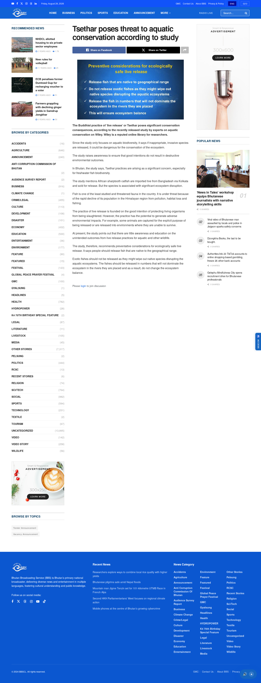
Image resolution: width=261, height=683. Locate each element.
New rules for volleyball (44, 61)
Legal (16, 322)
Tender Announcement (24, 527)
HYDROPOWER (21, 308)
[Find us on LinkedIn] (36, 3)
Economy (18, 227)
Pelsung (17, 356)
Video (15, 437)
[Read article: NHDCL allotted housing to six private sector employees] (22, 44)
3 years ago (44, 119)
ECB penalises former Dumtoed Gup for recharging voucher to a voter (49, 84)
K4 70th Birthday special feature (35, 315)
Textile (17, 417)
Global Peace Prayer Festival (33, 274)
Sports (103, 13)
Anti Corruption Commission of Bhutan (34, 166)
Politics (86, 13)
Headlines (19, 295)
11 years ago (44, 67)
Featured (18, 261)
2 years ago (44, 51)
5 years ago (44, 95)
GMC (178, 3)
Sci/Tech (17, 390)
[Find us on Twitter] (21, 3)
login (83, 286)
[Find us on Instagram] (26, 3)
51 (56, 95)
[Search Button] (246, 13)
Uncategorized (22, 430)
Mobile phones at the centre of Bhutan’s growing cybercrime (126, 608)
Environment (21, 247)
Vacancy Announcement (25, 534)
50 (56, 119)
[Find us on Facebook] (17, 3)
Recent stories (22, 376)
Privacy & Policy (216, 3)
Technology (20, 410)
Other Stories (22, 349)
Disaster (18, 220)
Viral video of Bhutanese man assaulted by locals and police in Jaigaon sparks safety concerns (224, 223)
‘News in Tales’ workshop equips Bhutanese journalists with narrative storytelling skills (215, 198)
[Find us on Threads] (31, 3)
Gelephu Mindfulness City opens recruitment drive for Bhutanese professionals (224, 276)
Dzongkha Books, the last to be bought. (224, 240)
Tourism (17, 424)
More (164, 13)
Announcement (144, 13)
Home (53, 13)
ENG (232, 3)
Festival (17, 268)
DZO (245, 3)
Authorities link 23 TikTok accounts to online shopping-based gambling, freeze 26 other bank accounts (227, 257)
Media (16, 342)
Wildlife (17, 451)
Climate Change (23, 193)
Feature (17, 254)
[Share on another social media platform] (185, 50)
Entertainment (22, 240)
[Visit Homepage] (19, 13)
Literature (19, 329)
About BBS (201, 3)
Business (68, 13)
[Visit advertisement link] (38, 483)
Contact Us (188, 3)
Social (16, 396)
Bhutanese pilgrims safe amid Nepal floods (117, 582)
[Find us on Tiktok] (44, 601)
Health (16, 301)
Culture (17, 206)
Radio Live (206, 12)
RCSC (15, 369)
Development (21, 213)
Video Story (20, 444)
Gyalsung (18, 288)
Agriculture (20, 150)
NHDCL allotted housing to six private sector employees (49, 42)
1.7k (57, 51)
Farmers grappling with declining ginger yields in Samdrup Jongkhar (49, 108)
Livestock (19, 335)
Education (120, 13)
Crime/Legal (20, 200)
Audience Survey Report (29, 179)
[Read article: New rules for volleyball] (22, 65)
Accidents (19, 143)
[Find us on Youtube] (13, 3)
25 (57, 67)
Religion (18, 383)
